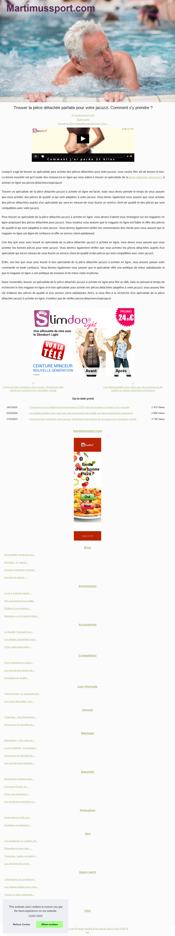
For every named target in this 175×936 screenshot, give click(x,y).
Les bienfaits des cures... (17, 863)
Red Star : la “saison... (16, 562)
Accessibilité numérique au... (19, 554)
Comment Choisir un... (16, 786)
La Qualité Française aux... (18, 631)
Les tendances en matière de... (21, 840)
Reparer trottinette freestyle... (20, 569)
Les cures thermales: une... (19, 701)
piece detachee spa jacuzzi (145, 177)
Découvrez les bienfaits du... (19, 724)
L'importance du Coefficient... (20, 879)
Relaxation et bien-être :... (18, 848)
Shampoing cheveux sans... (19, 778)
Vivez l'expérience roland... (18, 662)
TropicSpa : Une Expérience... (20, 717)
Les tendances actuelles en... (20, 801)
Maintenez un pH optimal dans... (21, 616)
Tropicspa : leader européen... (20, 856)
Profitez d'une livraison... (17, 608)
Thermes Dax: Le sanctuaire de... (22, 693)
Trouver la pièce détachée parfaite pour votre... (83, 123)
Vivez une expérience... (17, 794)
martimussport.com (84, 115)
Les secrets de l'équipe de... (19, 670)
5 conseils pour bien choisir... (20, 917)
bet (87, 932)
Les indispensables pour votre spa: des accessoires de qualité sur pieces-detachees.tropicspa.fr (133, 389)
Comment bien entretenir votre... (21, 902)
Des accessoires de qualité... (19, 600)
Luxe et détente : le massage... (21, 748)
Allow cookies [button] (49, 924)
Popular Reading (84, 928)
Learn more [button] (36, 915)
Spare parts (83, 119)
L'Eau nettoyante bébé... (17, 647)
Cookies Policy (112, 928)
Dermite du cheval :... (15, 577)
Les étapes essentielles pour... (20, 639)
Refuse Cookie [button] (21, 924)
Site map (98, 928)
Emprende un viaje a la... (17, 817)
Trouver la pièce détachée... (19, 894)
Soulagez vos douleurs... (17, 825)
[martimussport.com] (87, 51)
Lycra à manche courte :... (18, 593)
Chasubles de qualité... (16, 677)
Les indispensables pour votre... (21, 887)
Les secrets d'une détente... (19, 763)
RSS (124, 928)
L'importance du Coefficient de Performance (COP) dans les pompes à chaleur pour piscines (79, 407)
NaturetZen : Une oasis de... (19, 740)
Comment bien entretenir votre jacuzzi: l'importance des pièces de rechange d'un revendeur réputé (33, 389)
